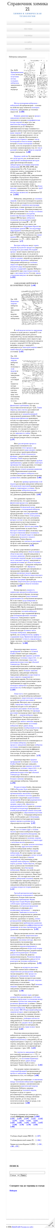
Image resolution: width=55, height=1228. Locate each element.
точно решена (35, 516)
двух (31, 908)
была (25, 789)
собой (23, 454)
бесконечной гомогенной (20, 486)
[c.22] (36, 929)
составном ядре (36, 840)
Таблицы (28, 36)
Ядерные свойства (21, 156)
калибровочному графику (29, 635)
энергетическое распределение (22, 972)
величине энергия (34, 838)
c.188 (12, 1146)
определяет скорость (23, 704)
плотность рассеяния (32, 541)
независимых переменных (20, 910)
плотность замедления (33, 330)
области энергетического (33, 575)
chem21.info (16, 1227)
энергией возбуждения (28, 834)
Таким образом (28, 864)
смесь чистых (22, 410)
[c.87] (39, 494)
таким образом (15, 349)
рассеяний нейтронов (34, 1010)
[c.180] (25, 643)
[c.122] (12, 277)
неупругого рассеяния (20, 250)
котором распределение (29, 906)
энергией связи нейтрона (19, 861)
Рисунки (28, 29)
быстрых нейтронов (26, 216)
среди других (18, 158)
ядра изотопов (27, 847)
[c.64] (33, 1048)
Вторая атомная (20, 787)
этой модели (20, 330)
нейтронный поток (32, 728)
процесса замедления (18, 1073)
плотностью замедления (27, 1001)
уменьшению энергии (27, 976)
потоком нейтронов (29, 611)
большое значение (31, 671)
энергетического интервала (32, 698)
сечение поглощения (24, 144)
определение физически (19, 418)
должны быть (15, 478)
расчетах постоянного (18, 139)
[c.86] (39, 478)
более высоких (33, 709)
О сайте (28, 42)
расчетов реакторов (20, 953)
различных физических (19, 1003)
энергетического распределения (30, 582)
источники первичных (29, 1059)
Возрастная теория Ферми (20, 902)
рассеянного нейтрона (25, 473)
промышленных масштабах (20, 793)
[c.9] (21, 241)
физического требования (19, 405)
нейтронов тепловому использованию (22, 219)
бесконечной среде (27, 507)
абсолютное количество (19, 192)
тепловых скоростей (28, 658)
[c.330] (37, 1117)
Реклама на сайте (26, 1227)
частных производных (28, 927)
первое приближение (23, 904)
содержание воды (17, 637)
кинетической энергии (29, 1086)
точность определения (31, 639)
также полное (30, 1027)
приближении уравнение (32, 923)
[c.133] (21, 112)
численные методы (26, 940)
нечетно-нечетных (36, 844)
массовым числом (22, 273)
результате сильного (27, 537)
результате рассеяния (26, 700)
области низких (27, 141)
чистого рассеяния (31, 526)
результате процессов (26, 247)
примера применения (30, 482)
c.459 (38, 1136)
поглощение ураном (17, 228)
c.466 (38, 1140)
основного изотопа (25, 796)
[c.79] (12, 440)
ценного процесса (17, 821)
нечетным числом (18, 842)
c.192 (16, 1146)
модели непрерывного (28, 946)
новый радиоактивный (18, 810)
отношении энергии (17, 558)
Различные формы (34, 957)
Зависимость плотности (28, 912)
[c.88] (28, 152)
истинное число (30, 630)
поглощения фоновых (21, 615)
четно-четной (37, 855)
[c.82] (36, 1125)
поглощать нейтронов (18, 685)
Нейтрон (13, 1191)
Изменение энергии (15, 302)
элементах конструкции (30, 205)
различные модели (24, 573)
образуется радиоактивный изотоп (22, 805)
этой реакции (34, 817)
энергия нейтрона (26, 715)
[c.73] (32, 545)
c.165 (40, 1144)
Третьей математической (23, 893)
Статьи (28, 22)
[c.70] (22, 1125)
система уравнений (30, 514)
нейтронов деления (29, 490)
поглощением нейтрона (31, 509)
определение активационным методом (24, 160)
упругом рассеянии (30, 271)
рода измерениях (29, 601)
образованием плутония (33, 813)
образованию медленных (19, 260)
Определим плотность (18, 1039)
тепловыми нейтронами (24, 1082)
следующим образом (31, 226)
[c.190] (12, 783)
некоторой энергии (30, 347)
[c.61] (22, 1121)
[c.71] (39, 755)
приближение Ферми (27, 899)
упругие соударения (22, 677)
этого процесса (27, 448)
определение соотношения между (30, 999)
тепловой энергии (29, 1090)
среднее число (27, 1023)
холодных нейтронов (15, 82)
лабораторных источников (20, 165)
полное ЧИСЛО (19, 1010)
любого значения (26, 721)
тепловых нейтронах (28, 961)
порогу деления (16, 864)
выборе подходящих (18, 579)
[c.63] (19, 1123)
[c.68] (15, 1125)
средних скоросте (17, 804)
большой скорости (27, 535)
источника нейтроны (18, 743)
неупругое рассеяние (30, 967)
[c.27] (33, 823)
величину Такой (16, 458)
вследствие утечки (17, 209)
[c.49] (19, 1119)
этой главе (36, 997)
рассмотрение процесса (27, 444)
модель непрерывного (25, 895)
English (28, 49)
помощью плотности (31, 1018)
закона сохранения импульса (25, 274)
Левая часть (18, 694)
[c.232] (16, 195)
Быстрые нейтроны (21, 245)
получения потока (15, 78)
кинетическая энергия (18, 124)
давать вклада (31, 1061)
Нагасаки (19, 789)
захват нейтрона (16, 855)
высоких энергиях (35, 980)
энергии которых (16, 1012)
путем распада (22, 808)
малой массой (15, 688)
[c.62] (21, 352)
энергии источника (17, 562)
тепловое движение (17, 556)
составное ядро (25, 829)
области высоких (16, 554)
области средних (16, 258)
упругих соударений (18, 269)
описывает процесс (22, 560)
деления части (29, 821)
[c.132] (12, 690)
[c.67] (34, 1123)
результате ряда (16, 267)
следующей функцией (18, 1071)
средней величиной (30, 414)
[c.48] (33, 285)
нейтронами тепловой (24, 878)
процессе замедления (18, 745)
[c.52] (40, 1119)
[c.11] (12, 889)
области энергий (34, 150)
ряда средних (30, 450)
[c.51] (33, 1119)
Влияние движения (21, 116)
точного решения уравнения (31, 469)
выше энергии (15, 133)
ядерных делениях (33, 656)
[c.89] (20, 586)
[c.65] (40, 1065)
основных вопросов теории (20, 887)
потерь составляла (35, 211)
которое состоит (16, 520)
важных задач (26, 995)
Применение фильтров (32, 637)
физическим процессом (19, 503)
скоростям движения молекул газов (23, 661)
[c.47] (12, 1119)
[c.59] (15, 1121)
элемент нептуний (34, 810)
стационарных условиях (25, 488)
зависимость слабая (22, 433)
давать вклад (28, 726)
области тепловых (34, 562)
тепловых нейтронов (18, 632)
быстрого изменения (18, 531)
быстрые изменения (17, 533)
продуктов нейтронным (29, 592)
